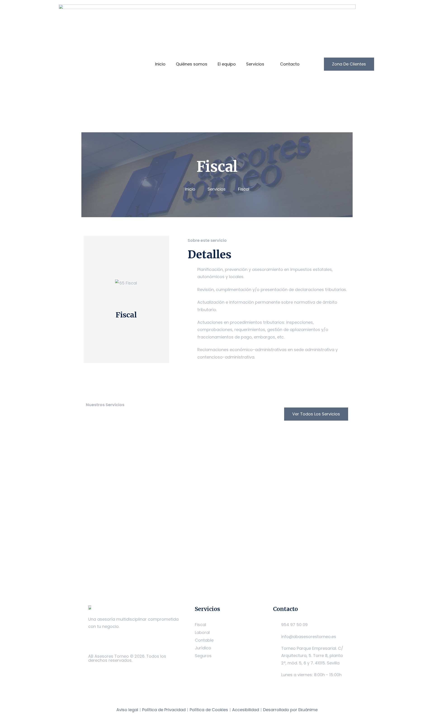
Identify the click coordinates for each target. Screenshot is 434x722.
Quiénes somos (191, 64)
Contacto (290, 64)
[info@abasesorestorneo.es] (275, 637)
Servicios (255, 64)
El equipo (227, 64)
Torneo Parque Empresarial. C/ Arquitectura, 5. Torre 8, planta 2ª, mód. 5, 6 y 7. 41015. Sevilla (312, 655)
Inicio (160, 64)
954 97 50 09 (294, 624)
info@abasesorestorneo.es (308, 636)
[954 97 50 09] (275, 625)
